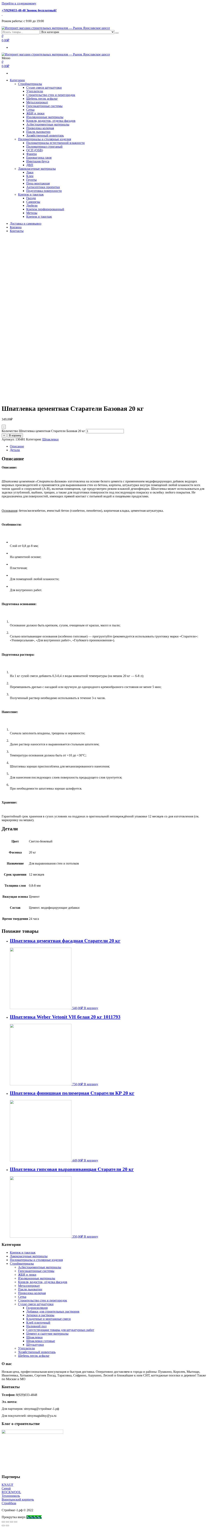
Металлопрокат (37, 102)
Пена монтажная (38, 183)
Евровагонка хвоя (38, 157)
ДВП (29, 165)
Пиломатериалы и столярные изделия (44, 139)
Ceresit (6, 1488)
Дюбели (32, 205)
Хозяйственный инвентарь (45, 135)
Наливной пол (36, 1326)
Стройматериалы (30, 84)
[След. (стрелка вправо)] (7, 1525)
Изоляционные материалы (44, 117)
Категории (17, 80)
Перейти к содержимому (19, 3)
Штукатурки (35, 1344)
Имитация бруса (37, 161)
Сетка (30, 109)
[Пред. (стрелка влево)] (3, 1525)
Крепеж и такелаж (31, 194)
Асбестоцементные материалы (47, 124)
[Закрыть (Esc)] (3, 1521)
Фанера (31, 154)
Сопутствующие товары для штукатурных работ (60, 1330)
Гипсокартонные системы (44, 106)
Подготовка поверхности (44, 190)
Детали (15, 450)
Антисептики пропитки (43, 187)
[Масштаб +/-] (15, 1521)
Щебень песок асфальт (42, 98)
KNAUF (7, 1484)
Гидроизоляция (37, 1308)
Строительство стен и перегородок (50, 95)
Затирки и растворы (40, 1315)
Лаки (29, 172)
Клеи (29, 176)
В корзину (15, 435)
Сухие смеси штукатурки (44, 87)
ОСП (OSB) (34, 150)
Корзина (16, 227)
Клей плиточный (38, 1322)
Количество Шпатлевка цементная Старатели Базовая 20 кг (43, 431)
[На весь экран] (11, 1521)
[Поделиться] (7, 1521)
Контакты (17, 231)
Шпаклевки (50, 439)
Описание (17, 446)
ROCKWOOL (11, 1492)
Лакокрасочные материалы (37, 168)
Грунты (31, 179)
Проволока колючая (40, 128)
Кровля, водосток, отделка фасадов (50, 120)
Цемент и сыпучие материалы (47, 1333)
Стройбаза (9, 1503)
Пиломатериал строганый (44, 146)
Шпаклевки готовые (40, 1341)
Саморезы (33, 202)
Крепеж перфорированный (45, 209)
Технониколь (11, 1495)
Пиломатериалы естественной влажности (55, 143)
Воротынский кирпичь (18, 1499)
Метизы (31, 213)
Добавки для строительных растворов (52, 1311)
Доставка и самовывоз (25, 223)
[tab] (109, 446)
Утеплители (34, 91)
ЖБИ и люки (35, 113)
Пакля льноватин (38, 132)
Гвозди (31, 198)
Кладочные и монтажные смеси (48, 1319)
